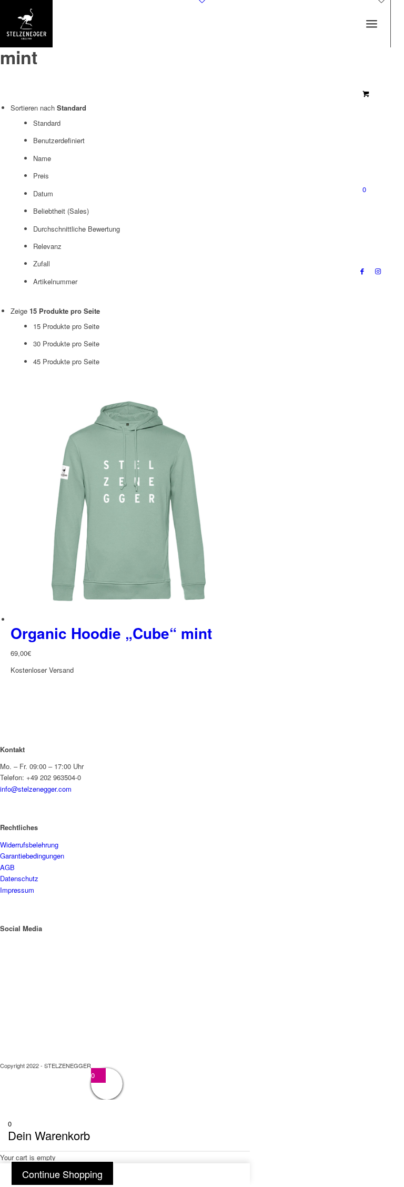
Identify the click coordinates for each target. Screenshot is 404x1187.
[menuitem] (371, 23)
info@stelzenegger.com (36, 789)
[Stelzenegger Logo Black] (26, 23)
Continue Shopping (62, 1174)
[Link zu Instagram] (378, 271)
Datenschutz (19, 878)
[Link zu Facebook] (362, 271)
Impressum (17, 890)
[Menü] (371, 23)
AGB (7, 867)
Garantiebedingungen (32, 856)
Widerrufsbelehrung (29, 845)
